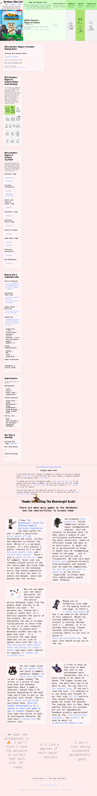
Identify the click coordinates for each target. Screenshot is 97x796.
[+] (29, 6)
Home (37, 467)
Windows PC (10, 178)
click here (26, 476)
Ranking (71, 4)
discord (74, 717)
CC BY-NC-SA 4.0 (72, 789)
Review (80, 4)
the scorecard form (37, 485)
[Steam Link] (25, 20)
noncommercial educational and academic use (50, 789)
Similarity (91, 4)
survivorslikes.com (48, 785)
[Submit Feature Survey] (31, 29)
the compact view (61, 688)
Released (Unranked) (9, 195)
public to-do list (25, 557)
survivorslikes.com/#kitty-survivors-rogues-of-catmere (12, 299)
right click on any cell (62, 481)
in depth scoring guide (25, 700)
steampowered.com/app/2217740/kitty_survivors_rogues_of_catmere (12, 322)
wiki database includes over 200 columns (39, 4)
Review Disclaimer (11, 57)
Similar (8, 191)
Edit (19, 4)
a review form (28, 718)
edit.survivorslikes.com (66, 638)
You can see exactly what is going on (69, 570)
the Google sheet (33, 668)
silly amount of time (19, 536)
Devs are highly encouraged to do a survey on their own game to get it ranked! (23, 707)
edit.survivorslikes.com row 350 (12, 312)
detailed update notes (20, 552)
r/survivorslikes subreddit (69, 716)
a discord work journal (24, 553)
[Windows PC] (32, 24)
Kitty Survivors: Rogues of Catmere (32, 21)
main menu (65, 490)
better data (59, 561)
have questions (75, 520)
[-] (26, 6)
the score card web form (32, 675)
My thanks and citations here (22, 654)
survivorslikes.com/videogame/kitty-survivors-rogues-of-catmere (12, 286)
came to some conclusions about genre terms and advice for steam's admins (24, 646)
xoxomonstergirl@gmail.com (67, 723)
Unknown (55, 25)
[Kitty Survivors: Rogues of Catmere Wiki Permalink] (24, 24)
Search (13, 4)
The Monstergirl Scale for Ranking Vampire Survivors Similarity (31, 524)
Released (29, 24)
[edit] (49, 19)
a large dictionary (74, 611)
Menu (6, 4)
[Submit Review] (44, 29)
